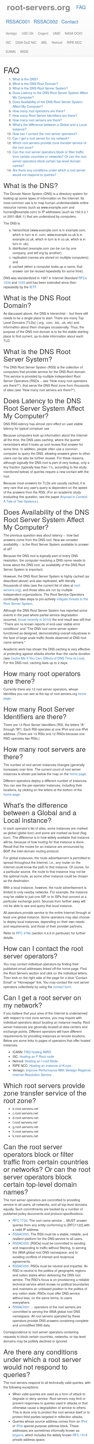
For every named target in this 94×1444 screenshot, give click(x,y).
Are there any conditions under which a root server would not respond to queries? (49, 172)
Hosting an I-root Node (41, 1061)
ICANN (11, 51)
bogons (18, 1435)
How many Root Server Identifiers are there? (45, 115)
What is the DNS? (25, 79)
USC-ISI (27, 33)
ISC (8, 42)
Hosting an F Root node (37, 1056)
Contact (69, 21)
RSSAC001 (18, 21)
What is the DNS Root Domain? (35, 83)
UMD (56, 33)
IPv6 (19, 1426)
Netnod (57, 42)
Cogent (43, 33)
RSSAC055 (21, 1234)
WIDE (24, 51)
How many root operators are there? (39, 111)
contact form (62, 986)
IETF (32, 287)
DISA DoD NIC (26, 42)
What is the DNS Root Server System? (40, 88)
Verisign (11, 33)
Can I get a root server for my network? (41, 138)
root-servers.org (38, 7)
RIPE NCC (74, 42)
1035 (21, 282)
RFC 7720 (20, 1220)
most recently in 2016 (34, 619)
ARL (44, 42)
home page (78, 774)
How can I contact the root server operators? (45, 133)
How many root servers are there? (37, 120)
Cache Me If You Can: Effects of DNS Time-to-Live (47, 658)
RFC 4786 (23, 933)
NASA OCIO (73, 33)
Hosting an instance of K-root (50, 1065)
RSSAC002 (46, 21)
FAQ (81, 7)
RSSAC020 (21, 1307)
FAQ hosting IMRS (37, 1052)
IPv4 (84, 1421)
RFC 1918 (80, 1435)
